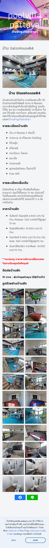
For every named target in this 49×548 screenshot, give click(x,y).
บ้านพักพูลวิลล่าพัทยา (20, 119)
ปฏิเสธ (13, 540)
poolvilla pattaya (24, 19)
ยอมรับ (35, 540)
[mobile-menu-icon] (45, 5)
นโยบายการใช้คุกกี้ (17, 531)
